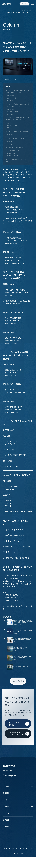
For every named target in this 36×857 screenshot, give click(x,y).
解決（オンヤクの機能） (13, 112)
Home (23, 10)
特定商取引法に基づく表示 (24, 848)
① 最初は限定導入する (13, 151)
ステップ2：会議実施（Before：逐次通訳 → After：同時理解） (17, 105)
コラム (29, 10)
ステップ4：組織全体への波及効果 (17, 131)
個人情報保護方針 (9, 848)
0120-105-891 (15, 778)
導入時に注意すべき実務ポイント (16, 148)
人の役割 (9, 144)
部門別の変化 (10, 134)
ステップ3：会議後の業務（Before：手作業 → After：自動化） (17, 119)
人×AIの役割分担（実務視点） (15, 138)
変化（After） (10, 100)
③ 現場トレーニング (12, 156)
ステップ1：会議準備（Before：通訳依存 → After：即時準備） (17, 91)
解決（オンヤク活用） (12, 98)
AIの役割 (9, 141)
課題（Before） (11, 95)
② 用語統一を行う (12, 153)
